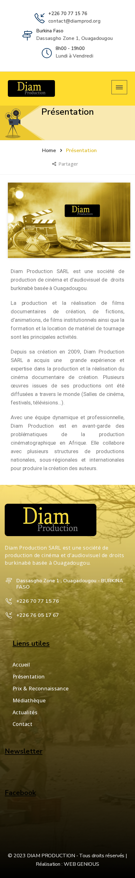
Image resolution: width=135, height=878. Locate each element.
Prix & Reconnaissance (40, 688)
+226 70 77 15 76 (67, 13)
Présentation (29, 676)
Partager (68, 164)
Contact (22, 724)
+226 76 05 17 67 (37, 615)
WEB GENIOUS (81, 864)
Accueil (21, 664)
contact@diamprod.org (74, 21)
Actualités (25, 712)
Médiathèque (29, 700)
